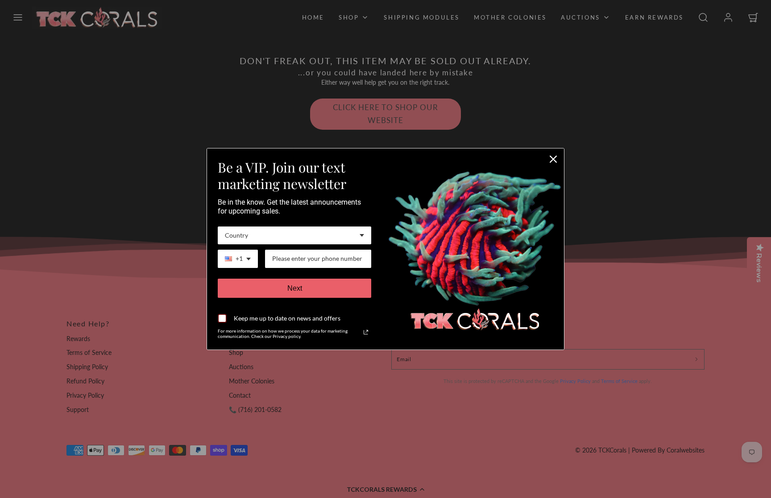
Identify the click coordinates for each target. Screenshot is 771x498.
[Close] (553, 159)
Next (294, 288)
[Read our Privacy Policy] (366, 332)
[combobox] (294, 235)
